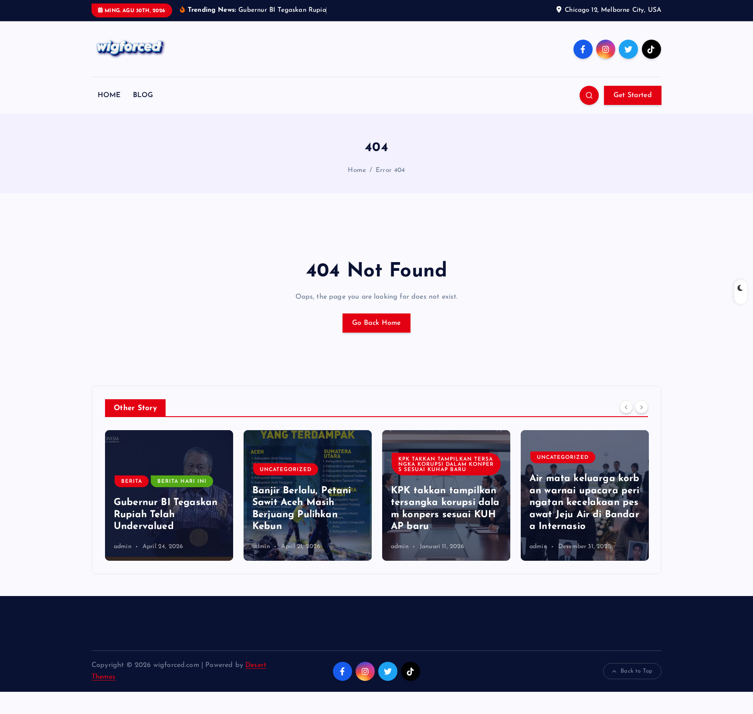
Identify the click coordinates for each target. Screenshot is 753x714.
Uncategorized (286, 469)
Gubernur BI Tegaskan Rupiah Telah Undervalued (165, 515)
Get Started (633, 95)
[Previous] (626, 407)
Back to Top (636, 671)
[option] (169, 495)
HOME (109, 95)
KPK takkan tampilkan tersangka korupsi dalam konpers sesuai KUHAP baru (446, 464)
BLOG (143, 95)
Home (357, 170)
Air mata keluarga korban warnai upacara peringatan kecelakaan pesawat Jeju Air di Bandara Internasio (584, 503)
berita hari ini (182, 481)
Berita (131, 481)
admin (123, 546)
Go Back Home (376, 323)
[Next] (641, 407)
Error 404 (390, 170)
